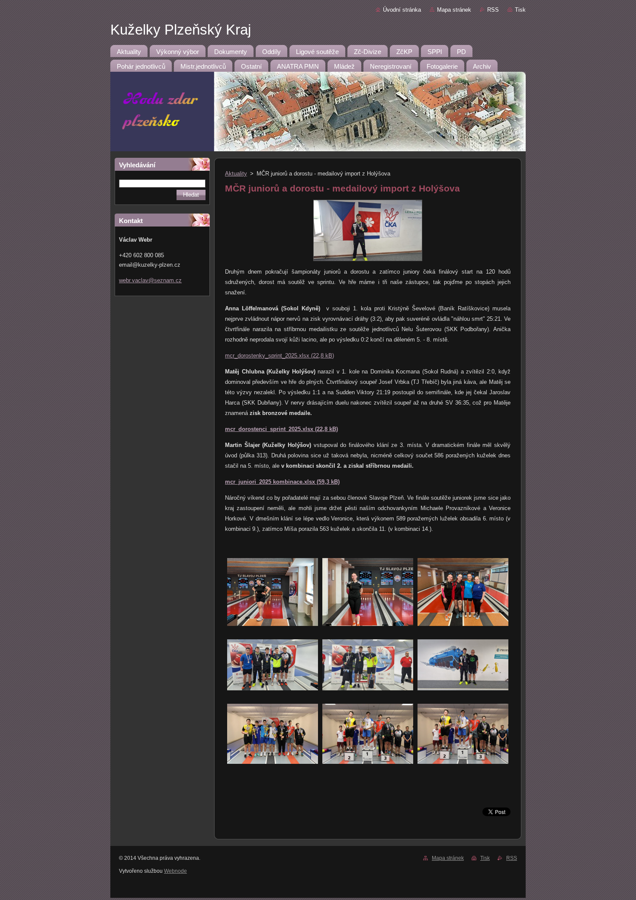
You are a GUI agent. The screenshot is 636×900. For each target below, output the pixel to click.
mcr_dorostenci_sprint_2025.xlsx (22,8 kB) (281, 429)
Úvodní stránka (402, 9)
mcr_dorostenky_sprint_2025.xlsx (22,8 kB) (279, 355)
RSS (493, 9)
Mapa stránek (454, 9)
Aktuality (236, 173)
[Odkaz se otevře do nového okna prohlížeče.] (367, 261)
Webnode (175, 871)
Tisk (520, 9)
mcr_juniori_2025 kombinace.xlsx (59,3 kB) (282, 482)
